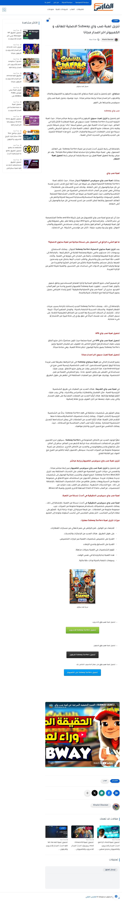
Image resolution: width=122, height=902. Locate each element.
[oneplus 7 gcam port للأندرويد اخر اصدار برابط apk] (31, 63)
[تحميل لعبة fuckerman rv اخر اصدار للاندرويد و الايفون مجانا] (31, 106)
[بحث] (4, 10)
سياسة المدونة (67, 2)
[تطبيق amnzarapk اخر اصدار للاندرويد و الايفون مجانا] (31, 77)
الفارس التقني (91, 897)
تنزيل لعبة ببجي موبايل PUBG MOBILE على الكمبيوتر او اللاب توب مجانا (14, 93)
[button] (109, 793)
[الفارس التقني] (103, 7)
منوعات (50, 10)
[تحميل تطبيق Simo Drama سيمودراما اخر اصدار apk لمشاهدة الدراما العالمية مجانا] (31, 121)
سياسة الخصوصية (82, 2)
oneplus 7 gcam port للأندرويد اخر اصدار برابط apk (14, 65)
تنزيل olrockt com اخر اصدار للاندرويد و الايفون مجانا (13, 50)
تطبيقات (80, 10)
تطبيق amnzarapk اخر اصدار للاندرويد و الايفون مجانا (13, 79)
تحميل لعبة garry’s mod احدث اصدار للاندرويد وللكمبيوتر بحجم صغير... (109, 845)
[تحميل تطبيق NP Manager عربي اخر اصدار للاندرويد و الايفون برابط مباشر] (31, 34)
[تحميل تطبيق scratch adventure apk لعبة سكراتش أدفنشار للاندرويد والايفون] (31, 164)
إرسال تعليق (110, 870)
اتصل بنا (47, 2)
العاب (72, 10)
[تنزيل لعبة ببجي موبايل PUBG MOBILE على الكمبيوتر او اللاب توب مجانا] (31, 92)
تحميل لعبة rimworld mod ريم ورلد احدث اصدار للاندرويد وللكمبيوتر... (82, 845)
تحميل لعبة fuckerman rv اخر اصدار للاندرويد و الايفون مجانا (14, 108)
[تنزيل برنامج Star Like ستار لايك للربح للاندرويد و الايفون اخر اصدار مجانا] (31, 135)
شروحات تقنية (62, 10)
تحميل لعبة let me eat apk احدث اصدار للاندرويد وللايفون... (57, 845)
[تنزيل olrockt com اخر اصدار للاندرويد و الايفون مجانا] (31, 49)
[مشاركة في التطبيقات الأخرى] (87, 793)
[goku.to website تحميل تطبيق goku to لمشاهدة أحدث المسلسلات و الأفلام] (31, 149)
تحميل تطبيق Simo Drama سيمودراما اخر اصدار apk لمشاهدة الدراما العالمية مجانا (13, 122)
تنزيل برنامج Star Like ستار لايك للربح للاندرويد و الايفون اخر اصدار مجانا (13, 137)
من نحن (56, 2)
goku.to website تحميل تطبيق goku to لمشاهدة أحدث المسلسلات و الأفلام (13, 151)
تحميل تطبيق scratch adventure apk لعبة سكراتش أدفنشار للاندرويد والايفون (13, 165)
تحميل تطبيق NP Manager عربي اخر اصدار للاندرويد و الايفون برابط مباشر (13, 36)
